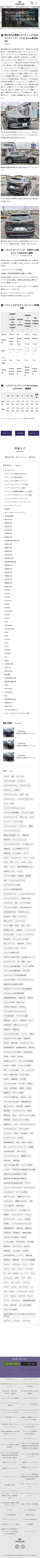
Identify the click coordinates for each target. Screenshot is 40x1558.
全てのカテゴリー (10, 470)
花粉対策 (20, 876)
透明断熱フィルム (9, 930)
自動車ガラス (7, 1124)
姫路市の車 (16, 1160)
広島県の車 (8, 569)
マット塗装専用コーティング (21, 848)
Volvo (6, 643)
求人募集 (6, 1223)
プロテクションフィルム (10, 794)
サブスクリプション (9, 1138)
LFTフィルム (7, 790)
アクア (32, 1264)
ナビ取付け (16, 790)
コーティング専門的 (28, 966)
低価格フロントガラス (24, 1196)
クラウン (6, 1282)
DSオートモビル (17, 1246)
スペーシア (26, 1282)
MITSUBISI (25, 1251)
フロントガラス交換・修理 (11, 1165)
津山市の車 (8, 526)
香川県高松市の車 (21, 1047)
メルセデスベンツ (16, 858)
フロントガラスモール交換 (11, 1034)
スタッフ (20, 1219)
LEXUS (7, 618)
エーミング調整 (8, 925)
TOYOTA (7, 590)
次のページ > (34, 433)
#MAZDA (32, 457)
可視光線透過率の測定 (29, 1300)
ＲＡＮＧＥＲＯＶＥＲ (10, 1129)
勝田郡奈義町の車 (10, 682)
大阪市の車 (8, 586)
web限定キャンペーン (10, 1061)
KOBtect (23, 1237)
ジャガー (19, 871)
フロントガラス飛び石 (25, 1305)
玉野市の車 (8, 534)
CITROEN (8, 650)
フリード (6, 1300)
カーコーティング (16, 1187)
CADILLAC (8, 667)
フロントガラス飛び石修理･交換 (13, 889)
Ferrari (23, 862)
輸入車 (29, 1111)
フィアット (24, 1034)
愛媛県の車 (8, 583)
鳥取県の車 (8, 572)
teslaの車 (26, 1246)
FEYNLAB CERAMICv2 (10, 1007)
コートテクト (21, 781)
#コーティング (21, 457)
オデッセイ (22, 1296)
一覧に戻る (20, 433)
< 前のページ (6, 433)
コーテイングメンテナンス (27, 1124)
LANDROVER (9, 664)
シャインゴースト (29, 934)
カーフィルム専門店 (21, 1192)
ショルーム (28, 1214)
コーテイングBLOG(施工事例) (12, 966)
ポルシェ (15, 1020)
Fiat (6, 657)
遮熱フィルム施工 (27, 1142)
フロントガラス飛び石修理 (13, 477)
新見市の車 (8, 565)
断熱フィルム (20, 1002)
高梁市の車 (8, 544)
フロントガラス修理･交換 (11, 1097)
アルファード (16, 1264)
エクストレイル (8, 1278)
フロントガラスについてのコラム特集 (17, 713)
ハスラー (6, 1287)
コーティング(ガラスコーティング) (16, 498)
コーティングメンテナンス (11, 898)
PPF (5, 1147)
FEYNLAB (30, 998)
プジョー (12, 867)
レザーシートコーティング (11, 1156)
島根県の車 (8, 703)
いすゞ (17, 862)
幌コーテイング (21, 1151)
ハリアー (25, 1264)
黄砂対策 (28, 876)
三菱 (5, 880)
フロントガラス (8, 1201)
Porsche (7, 639)
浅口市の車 (8, 671)
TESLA (7, 646)
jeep (6, 696)
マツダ (32, 858)
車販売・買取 (13, 1074)
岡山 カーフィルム (9, 943)
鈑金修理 (7, 674)
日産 (11, 862)
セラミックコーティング (19, 839)
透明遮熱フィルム (26, 1156)
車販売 (30, 826)
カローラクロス (23, 1287)
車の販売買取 (9, 516)
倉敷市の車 (8, 523)
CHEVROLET (9, 692)
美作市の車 (8, 555)
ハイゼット (13, 1296)
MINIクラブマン (8, 921)
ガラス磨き (23, 1079)
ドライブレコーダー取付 (10, 907)
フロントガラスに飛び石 (10, 1309)
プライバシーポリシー (10, 1210)
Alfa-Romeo (8, 689)
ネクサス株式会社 (9, 1205)
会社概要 (31, 1147)
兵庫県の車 (8, 576)
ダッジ (31, 1020)
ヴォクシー (7, 1264)
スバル (6, 862)
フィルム (18, 934)
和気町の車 (7, 1251)
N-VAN (6, 1305)
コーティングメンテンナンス (12, 844)
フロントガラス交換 (9, 781)
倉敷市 (23, 961)
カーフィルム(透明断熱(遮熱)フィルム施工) (18, 491)
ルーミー (20, 1269)
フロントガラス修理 (21, 1016)
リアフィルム (7, 1133)
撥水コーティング (9, 1106)
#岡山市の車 (9, 457)
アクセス (6, 776)
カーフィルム (20, 776)
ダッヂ (32, 817)
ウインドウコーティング (13, 505)
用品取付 (7, 509)
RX (12, 1282)
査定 (31, 1201)
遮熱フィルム (23, 817)
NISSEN (16, 1133)
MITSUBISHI (9, 611)
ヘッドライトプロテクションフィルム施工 (18, 495)
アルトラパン (7, 1320)
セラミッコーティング (10, 826)
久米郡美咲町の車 (10, 678)
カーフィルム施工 (9, 934)
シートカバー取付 (25, 903)
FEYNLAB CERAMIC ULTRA (12, 957)
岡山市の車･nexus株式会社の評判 (13, 1183)
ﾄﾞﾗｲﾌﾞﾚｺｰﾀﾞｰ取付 (9, 1002)
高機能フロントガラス (21, 1201)
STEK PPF (26, 970)
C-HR (5, 1291)
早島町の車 (7, 1029)
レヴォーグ (17, 1320)
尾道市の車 (8, 706)
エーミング (7, 821)
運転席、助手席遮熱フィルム (12, 835)
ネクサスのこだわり (9, 1219)
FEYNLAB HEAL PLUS (10, 912)
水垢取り (30, 1083)
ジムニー (11, 1291)
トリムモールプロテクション (27, 894)
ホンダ (6, 803)
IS (21, 1273)
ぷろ (22, 1070)
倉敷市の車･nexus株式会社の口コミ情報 (15, 1174)
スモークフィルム (25, 785)
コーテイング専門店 (26, 1165)
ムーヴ (6, 1296)
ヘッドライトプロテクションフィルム (14, 808)
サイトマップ (30, 1531)
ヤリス (13, 1269)
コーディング (30, 1070)
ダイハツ (26, 853)
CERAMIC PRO (25, 898)
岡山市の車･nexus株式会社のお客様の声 (15, 1178)
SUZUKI (7, 604)
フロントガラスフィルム (10, 785)
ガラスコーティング (9, 961)
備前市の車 (8, 537)
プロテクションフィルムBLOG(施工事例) (15, 975)
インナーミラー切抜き (24, 1065)
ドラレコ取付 (16, 1251)
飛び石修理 (7, 1111)
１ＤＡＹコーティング (19, 1111)
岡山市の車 (27, 418)
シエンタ (6, 1269)
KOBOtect (22, 1007)
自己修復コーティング (28, 957)
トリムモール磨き (14, 1070)
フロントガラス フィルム (11, 948)
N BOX (17, 1278)
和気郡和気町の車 (10, 699)
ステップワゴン (15, 1300)
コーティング (22, 826)
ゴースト (23, 948)
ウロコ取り (22, 1083)
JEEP (16, 903)
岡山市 (17, 925)
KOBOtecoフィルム (23, 912)
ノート (26, 1273)
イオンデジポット (9, 1192)
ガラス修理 (30, 1242)
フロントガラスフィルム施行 (12, 885)
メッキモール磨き (9, 1242)
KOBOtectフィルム (9, 871)
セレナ (33, 1273)
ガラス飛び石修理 (9, 1016)
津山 (31, 1133)
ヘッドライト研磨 (17, 821)
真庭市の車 (8, 551)
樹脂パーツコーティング (20, 1025)
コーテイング (22, 916)
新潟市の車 (7, 1115)
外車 (5, 1070)
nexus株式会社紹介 (9, 1151)
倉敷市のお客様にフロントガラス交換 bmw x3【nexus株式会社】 (19, 1315)
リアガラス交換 (24, 1074)
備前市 (32, 1034)
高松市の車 (13, 1305)
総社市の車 (8, 530)
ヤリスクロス (29, 1269)
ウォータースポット (29, 1187)
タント (31, 1291)
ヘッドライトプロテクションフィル (21, 1223)
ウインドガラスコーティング (25, 979)
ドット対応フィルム (27, 844)
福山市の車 (21, 943)
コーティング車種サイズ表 (11, 952)
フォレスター (26, 1320)
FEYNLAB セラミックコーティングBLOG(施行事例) (18, 989)
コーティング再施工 (18, 1092)
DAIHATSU (8, 601)
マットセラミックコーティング (17, 1147)
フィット (30, 1296)
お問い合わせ (20, 1205)
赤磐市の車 (8, 548)
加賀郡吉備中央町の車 (12, 541)
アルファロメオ (8, 903)
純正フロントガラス (9, 1196)
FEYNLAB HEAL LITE (25, 907)
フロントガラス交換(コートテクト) (16, 481)
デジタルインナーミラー (26, 1043)
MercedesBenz (20, 1242)
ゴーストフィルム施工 (27, 812)
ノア (31, 1287)
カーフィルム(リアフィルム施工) (15, 488)
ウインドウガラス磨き (10, 1083)
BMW (6, 632)
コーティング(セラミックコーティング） (12, 418)
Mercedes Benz (10, 629)
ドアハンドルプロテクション (12, 830)
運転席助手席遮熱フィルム (25, 867)
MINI (6, 636)
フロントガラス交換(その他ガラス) (16, 474)
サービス (27, 1183)
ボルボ (6, 867)
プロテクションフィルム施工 (27, 1115)
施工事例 (27, 1219)
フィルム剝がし (17, 853)
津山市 (14, 916)
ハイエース (20, 1255)
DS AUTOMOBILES (11, 710)
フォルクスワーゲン (9, 799)
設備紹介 (6, 1214)
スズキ (30, 862)
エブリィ (18, 1282)
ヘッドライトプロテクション (25, 799)
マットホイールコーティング (17, 880)
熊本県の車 (7, 1260)
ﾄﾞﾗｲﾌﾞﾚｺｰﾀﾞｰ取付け (10, 876)
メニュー (6, 1187)
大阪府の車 (19, 1228)
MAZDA (33, 418)
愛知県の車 (7, 1120)
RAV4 (29, 1278)
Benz (28, 925)
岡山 (29, 961)
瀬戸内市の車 (9, 558)
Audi (6, 622)
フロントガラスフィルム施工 (21, 939)
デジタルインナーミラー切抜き (12, 1052)
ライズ (23, 1278)
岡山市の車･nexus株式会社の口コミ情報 (24, 1169)
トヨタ (16, 1124)
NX (4, 1273)
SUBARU (7, 608)
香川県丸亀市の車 (9, 1047)
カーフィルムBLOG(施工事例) (12, 970)
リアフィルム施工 (24, 1129)
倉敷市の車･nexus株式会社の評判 (13, 984)
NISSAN (7, 593)
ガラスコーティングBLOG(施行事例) (14, 993)
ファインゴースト (30, 930)
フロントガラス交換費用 (28, 1260)
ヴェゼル (13, 1287)
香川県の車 (8, 579)
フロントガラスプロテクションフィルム (15, 1011)
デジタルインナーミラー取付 (21, 1120)
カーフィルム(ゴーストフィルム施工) (17, 484)
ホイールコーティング (10, 894)
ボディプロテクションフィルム (15, 512)
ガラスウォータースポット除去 (12, 1038)
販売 (12, 776)
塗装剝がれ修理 (26, 1232)
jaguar (7, 660)
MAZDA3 (15, 1273)
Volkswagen (24, 1133)
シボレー (6, 858)
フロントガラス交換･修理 (26, 1061)
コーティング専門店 (9, 979)
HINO (6, 685)
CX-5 (9, 1273)
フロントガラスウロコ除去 (11, 1101)
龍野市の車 (29, 1255)
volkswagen (8, 625)
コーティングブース (16, 1214)
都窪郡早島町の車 (10, 562)
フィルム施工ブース (24, 1210)
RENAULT (8, 653)
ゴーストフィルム (20, 921)
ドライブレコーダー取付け (11, 1237)
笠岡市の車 (16, 1260)
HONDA (7, 597)
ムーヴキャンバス (22, 1291)
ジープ (26, 858)
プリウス (28, 943)
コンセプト (7, 1169)
